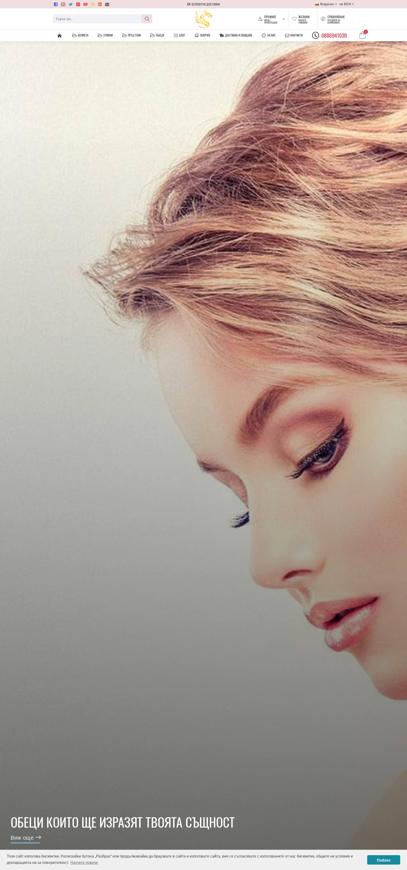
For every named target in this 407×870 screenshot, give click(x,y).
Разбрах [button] (384, 860)
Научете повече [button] (84, 863)
